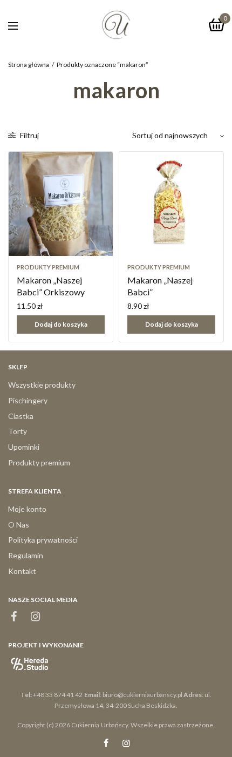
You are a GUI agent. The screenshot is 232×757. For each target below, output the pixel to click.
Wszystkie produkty (42, 384)
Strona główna (28, 64)
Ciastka (20, 416)
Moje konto (27, 508)
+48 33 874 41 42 (58, 695)
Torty (17, 431)
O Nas (18, 524)
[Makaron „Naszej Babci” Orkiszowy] (61, 204)
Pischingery (27, 400)
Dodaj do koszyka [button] (61, 324)
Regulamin (25, 555)
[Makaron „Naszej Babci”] (171, 204)
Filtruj (28, 135)
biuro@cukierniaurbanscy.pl (142, 695)
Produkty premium (48, 267)
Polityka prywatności (43, 539)
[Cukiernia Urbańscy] (116, 25)
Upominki (23, 446)
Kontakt (22, 571)
